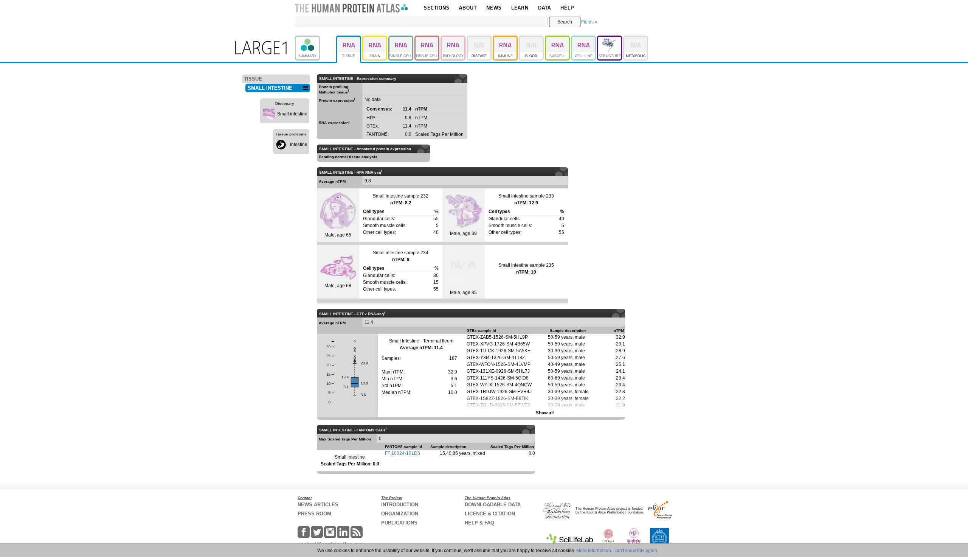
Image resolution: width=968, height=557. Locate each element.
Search (564, 22)
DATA (544, 7)
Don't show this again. (635, 550)
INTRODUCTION (399, 504)
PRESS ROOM (314, 514)
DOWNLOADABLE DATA (493, 504)
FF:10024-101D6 (402, 453)
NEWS (494, 7)
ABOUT (468, 7)
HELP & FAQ (479, 523)
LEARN (520, 7)
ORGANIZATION (399, 514)
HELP (567, 7)
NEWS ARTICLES (318, 504)
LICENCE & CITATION (490, 514)
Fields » (589, 22)
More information (593, 550)
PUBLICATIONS (399, 523)
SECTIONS (437, 7)
